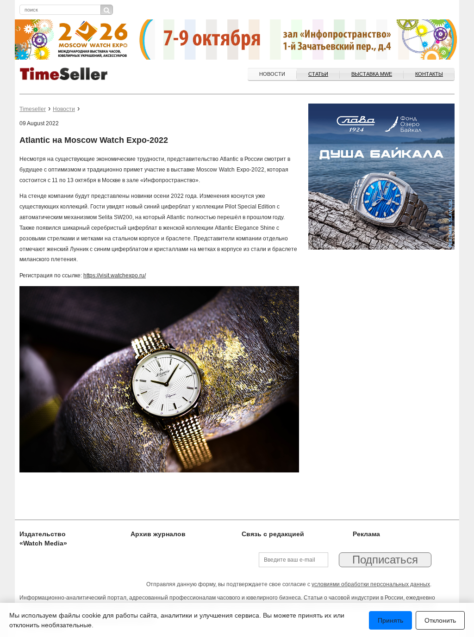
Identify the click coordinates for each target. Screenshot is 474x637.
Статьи (318, 74)
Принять (390, 620)
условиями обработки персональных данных (371, 584)
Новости (272, 74)
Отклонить (440, 620)
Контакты (429, 74)
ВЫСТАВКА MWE (371, 74)
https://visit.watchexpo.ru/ (114, 275)
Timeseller (32, 109)
